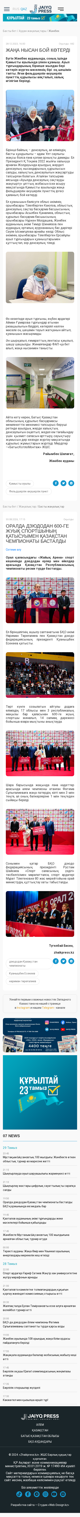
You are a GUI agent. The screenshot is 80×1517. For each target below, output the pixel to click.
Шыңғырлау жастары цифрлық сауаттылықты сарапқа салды (39, 1186)
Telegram (48, 1007)
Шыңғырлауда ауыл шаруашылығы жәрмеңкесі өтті (36, 1172)
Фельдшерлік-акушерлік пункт (28, 491)
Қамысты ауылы (19, 483)
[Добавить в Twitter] (63, 483)
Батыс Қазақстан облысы (40, 1436)
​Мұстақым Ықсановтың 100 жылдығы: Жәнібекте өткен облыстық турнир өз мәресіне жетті (39, 1157)
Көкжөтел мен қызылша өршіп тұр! (25, 1398)
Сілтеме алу (13, 549)
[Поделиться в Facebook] (55, 483)
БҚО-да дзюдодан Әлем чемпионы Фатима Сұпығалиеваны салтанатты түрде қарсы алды (33, 1322)
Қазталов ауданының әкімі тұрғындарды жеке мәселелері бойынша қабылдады (33, 1218)
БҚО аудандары (40, 1441)
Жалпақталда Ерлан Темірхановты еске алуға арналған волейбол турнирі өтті (39, 1306)
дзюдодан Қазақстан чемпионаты (23, 963)
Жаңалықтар (27, 506)
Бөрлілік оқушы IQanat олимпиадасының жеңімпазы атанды (37, 1371)
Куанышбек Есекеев (22, 973)
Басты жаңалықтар (51, 506)
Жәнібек (54, 31)
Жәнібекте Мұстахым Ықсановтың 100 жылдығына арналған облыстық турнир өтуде (36, 1235)
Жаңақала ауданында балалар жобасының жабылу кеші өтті (39, 1355)
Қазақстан (40, 1430)
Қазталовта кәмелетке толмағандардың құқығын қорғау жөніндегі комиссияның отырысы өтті (35, 1290)
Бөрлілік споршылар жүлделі (21, 1386)
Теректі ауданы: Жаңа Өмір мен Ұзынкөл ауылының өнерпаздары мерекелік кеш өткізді (36, 1251)
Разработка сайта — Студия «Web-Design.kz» (40, 1504)
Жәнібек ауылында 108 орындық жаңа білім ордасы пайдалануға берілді (36, 1339)
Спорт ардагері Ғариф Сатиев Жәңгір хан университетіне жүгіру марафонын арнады (40, 1273)
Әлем (40, 1424)
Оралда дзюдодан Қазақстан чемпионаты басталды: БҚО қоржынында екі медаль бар (38, 1202)
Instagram (23, 1007)
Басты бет (10, 31)
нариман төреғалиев (22, 981)
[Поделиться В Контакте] (71, 483)
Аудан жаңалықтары (32, 31)
